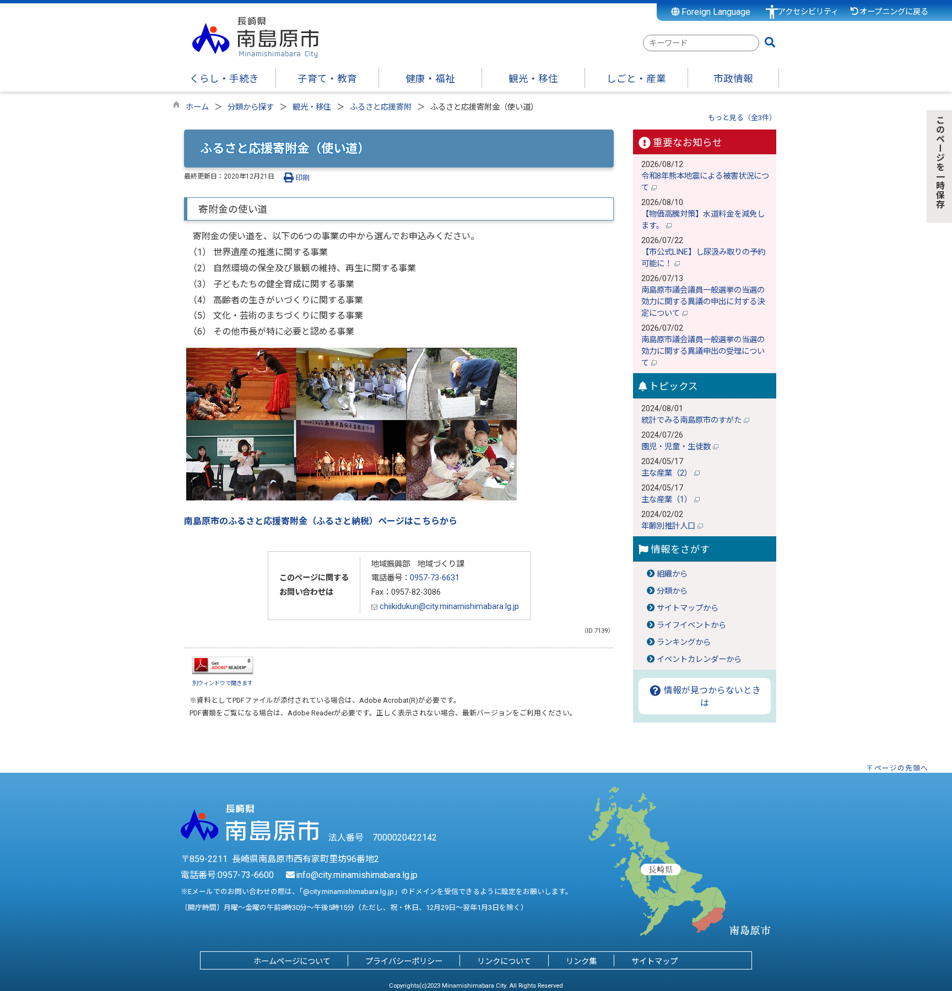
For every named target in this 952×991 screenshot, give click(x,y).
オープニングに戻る (893, 12)
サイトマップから (687, 608)
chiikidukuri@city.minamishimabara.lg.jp (448, 606)
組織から (672, 574)
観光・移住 (312, 107)
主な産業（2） (667, 473)
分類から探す (251, 107)
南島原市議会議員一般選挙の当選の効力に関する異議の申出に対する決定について (703, 302)
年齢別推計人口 (669, 526)
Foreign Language (714, 12)
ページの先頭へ (901, 768)
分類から (672, 591)
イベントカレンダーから (699, 659)
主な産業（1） (667, 499)
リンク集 (581, 961)
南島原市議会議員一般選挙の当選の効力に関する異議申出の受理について (703, 351)
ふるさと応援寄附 (381, 107)
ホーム (197, 107)
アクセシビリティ (808, 12)
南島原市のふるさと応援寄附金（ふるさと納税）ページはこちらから (320, 521)
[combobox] (701, 43)
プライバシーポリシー (403, 961)
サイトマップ (654, 961)
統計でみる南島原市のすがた (692, 420)
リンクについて (504, 961)
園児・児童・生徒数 (677, 446)
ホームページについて (292, 961)
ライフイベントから (691, 625)
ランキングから (684, 642)
